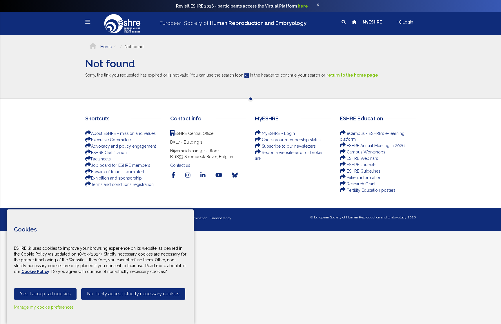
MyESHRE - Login (278, 133)
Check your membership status (291, 139)
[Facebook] (173, 175)
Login (407, 22)
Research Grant (360, 184)
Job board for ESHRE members (120, 165)
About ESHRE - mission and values (123, 133)
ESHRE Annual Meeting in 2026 (375, 145)
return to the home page (352, 75)
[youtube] (218, 175)
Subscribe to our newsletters (288, 146)
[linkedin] (203, 175)
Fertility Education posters (370, 190)
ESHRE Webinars (362, 158)
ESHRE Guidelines (363, 171)
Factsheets (101, 159)
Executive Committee (111, 139)
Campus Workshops (365, 152)
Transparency (220, 218)
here (303, 6)
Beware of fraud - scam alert (117, 171)
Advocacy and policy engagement (123, 146)
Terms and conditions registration (122, 184)
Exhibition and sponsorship (116, 178)
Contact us (180, 165)
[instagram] (187, 175)
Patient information (363, 177)
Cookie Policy (35, 271)
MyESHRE (373, 22)
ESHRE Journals (361, 164)
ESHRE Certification (109, 152)
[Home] (354, 22)
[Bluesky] (235, 175)
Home (105, 46)
